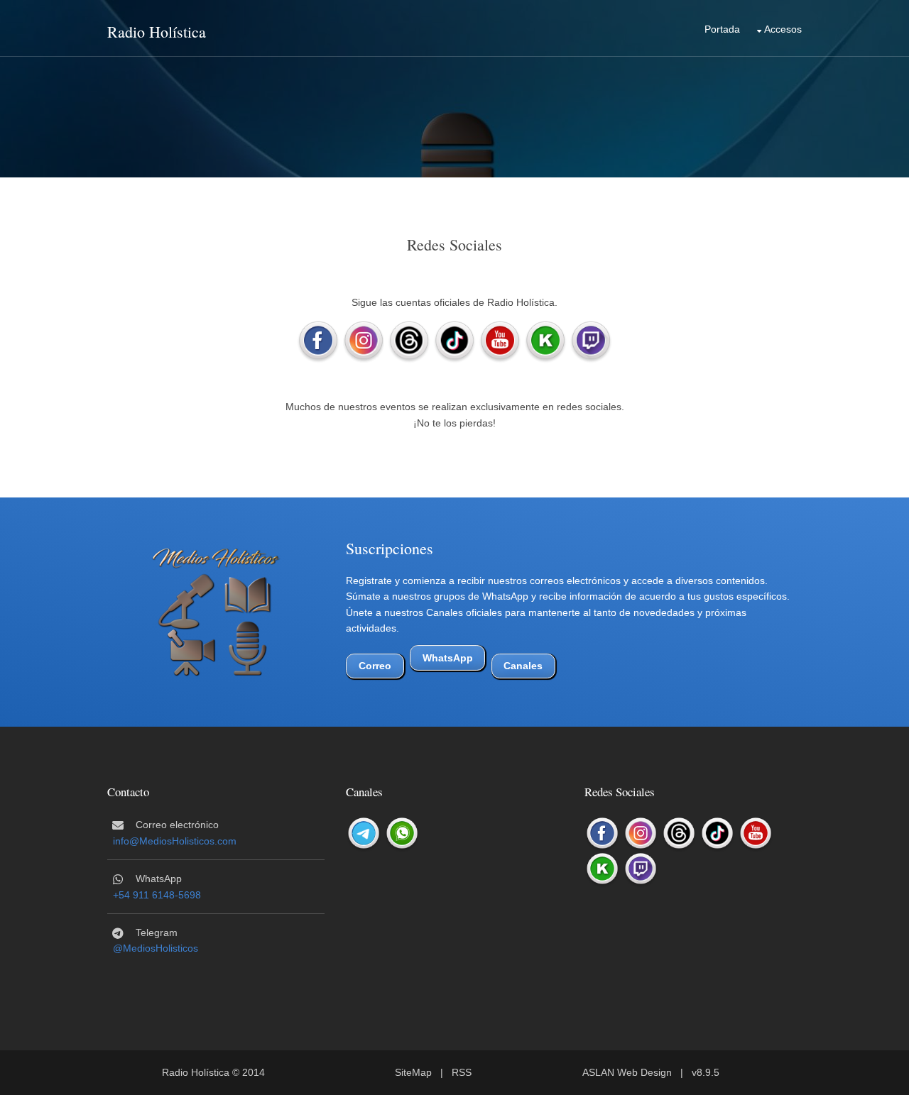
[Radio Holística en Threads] (409, 341)
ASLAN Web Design (627, 1072)
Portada (722, 29)
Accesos (783, 29)
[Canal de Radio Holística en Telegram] (363, 834)
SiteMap (413, 1072)
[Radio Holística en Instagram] (363, 341)
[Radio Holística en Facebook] (318, 341)
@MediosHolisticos (155, 948)
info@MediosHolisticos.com (174, 841)
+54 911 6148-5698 (157, 895)
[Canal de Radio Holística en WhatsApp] (402, 834)
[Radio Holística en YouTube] (500, 341)
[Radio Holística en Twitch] (591, 341)
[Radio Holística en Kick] (545, 341)
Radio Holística (156, 31)
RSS (462, 1072)
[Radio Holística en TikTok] (454, 341)
